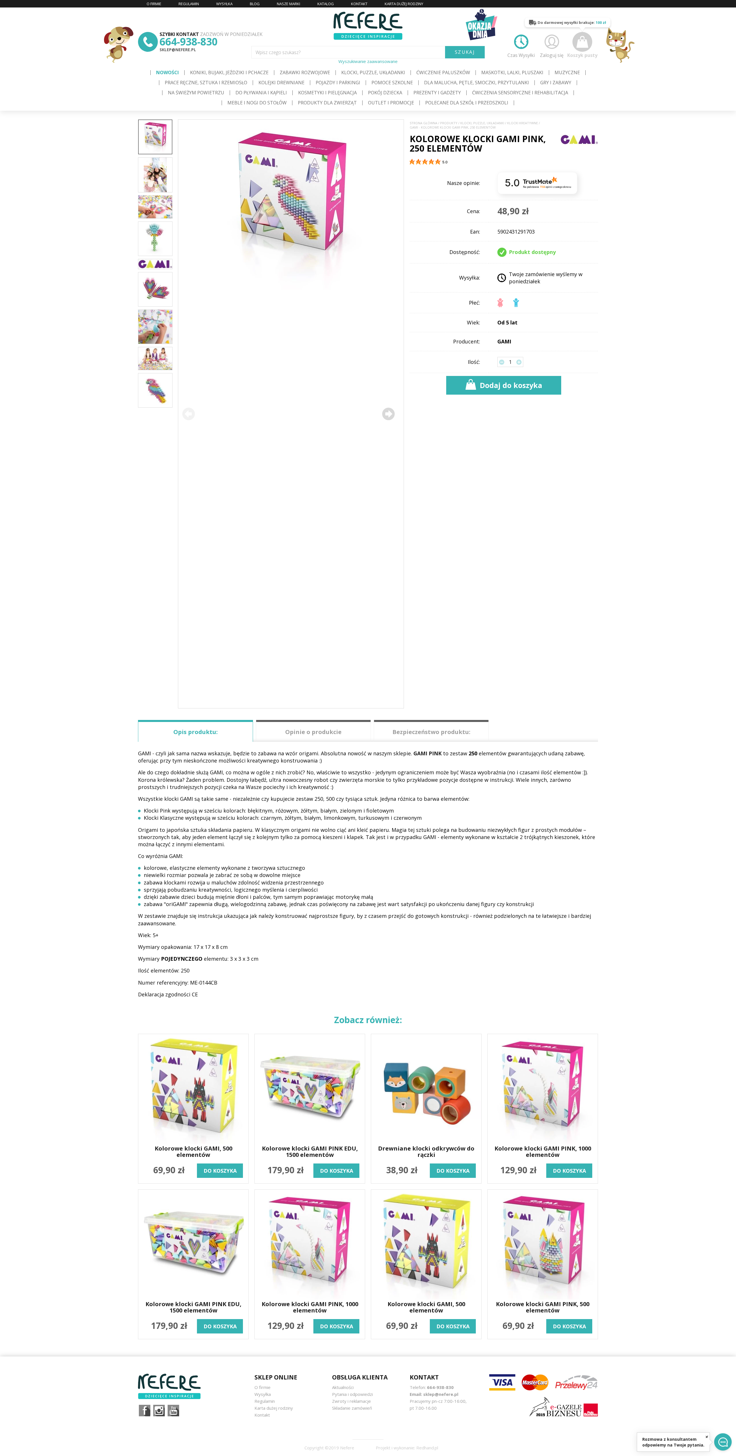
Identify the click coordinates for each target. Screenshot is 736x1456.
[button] (388, 414)
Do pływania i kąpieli (261, 92)
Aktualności (343, 1387)
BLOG (255, 3)
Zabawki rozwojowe (305, 72)
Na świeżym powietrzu (196, 92)
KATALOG (325, 3)
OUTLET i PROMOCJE (391, 103)
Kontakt (262, 1415)
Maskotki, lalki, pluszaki (512, 72)
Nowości (167, 72)
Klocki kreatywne (522, 123)
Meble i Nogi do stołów (257, 103)
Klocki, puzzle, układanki (373, 72)
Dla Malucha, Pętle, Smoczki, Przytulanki (476, 82)
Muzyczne (567, 72)
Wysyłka (262, 1394)
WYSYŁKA (224, 3)
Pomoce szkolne (392, 82)
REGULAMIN (189, 3)
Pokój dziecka (385, 92)
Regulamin (264, 1401)
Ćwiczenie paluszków (443, 72)
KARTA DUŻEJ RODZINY (404, 3)
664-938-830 (189, 41)
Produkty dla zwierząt (327, 103)
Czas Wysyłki (521, 55)
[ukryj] (707, 1436)
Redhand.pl (427, 1447)
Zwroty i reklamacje (351, 1401)
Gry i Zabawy (555, 82)
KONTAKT (359, 3)
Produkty (448, 123)
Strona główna (423, 123)
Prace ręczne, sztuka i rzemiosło (206, 82)
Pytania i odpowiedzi (352, 1394)
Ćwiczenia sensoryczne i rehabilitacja (520, 92)
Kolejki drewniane (281, 82)
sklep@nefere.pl (178, 49)
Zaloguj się (552, 55)
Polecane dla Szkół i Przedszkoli (466, 103)
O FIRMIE (154, 3)
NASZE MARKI (288, 3)
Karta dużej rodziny (273, 1408)
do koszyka (220, 1170)
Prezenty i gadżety (437, 92)
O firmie (262, 1387)
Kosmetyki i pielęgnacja (327, 92)
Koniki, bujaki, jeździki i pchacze (229, 72)
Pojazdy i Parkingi (338, 82)
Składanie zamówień (352, 1408)
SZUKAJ (465, 52)
